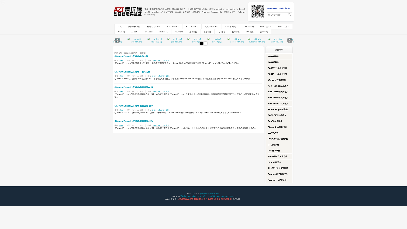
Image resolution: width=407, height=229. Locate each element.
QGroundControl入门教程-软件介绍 (131, 56)
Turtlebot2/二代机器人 (278, 103)
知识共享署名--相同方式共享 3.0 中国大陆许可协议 (204, 199)
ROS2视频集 (273, 56)
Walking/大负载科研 (277, 80)
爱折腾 (183, 196)
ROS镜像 (250, 31)
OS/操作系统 (273, 144)
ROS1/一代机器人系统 (277, 74)
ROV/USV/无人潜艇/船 (278, 138)
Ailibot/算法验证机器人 (278, 85)
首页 (120, 26)
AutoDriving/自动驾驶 (278, 109)
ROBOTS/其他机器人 (277, 115)
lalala (121, 60)
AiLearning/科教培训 (277, 127)
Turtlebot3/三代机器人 (278, 97)
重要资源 (193, 31)
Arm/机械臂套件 (275, 121)
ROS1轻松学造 (192, 26)
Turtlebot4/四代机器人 (278, 91)
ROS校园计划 (230, 26)
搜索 (289, 15)
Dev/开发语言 (274, 150)
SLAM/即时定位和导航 (277, 156)
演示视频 (207, 31)
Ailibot (134, 31)
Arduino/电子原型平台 (278, 174)
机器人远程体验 (153, 26)
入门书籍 (221, 31)
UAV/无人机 (273, 133)
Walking (121, 31)
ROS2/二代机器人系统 (277, 68)
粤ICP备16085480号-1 (197, 196)
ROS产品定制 (283, 26)
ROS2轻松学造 (173, 26)
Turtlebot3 (163, 31)
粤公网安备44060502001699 (222, 196)
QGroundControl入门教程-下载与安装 (132, 71)
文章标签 (236, 31)
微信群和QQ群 (134, 26)
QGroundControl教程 (160, 60)
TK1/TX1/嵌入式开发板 (278, 168)
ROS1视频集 (273, 62)
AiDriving (179, 31)
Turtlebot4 (148, 31)
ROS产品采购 (248, 26)
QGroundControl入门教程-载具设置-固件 (133, 105)
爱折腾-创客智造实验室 (210, 193)
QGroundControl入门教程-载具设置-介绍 (133, 87)
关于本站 (264, 31)
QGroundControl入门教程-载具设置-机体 (133, 121)
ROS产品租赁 (266, 26)
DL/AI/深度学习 (275, 162)
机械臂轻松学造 (211, 26)
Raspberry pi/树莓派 (277, 180)
